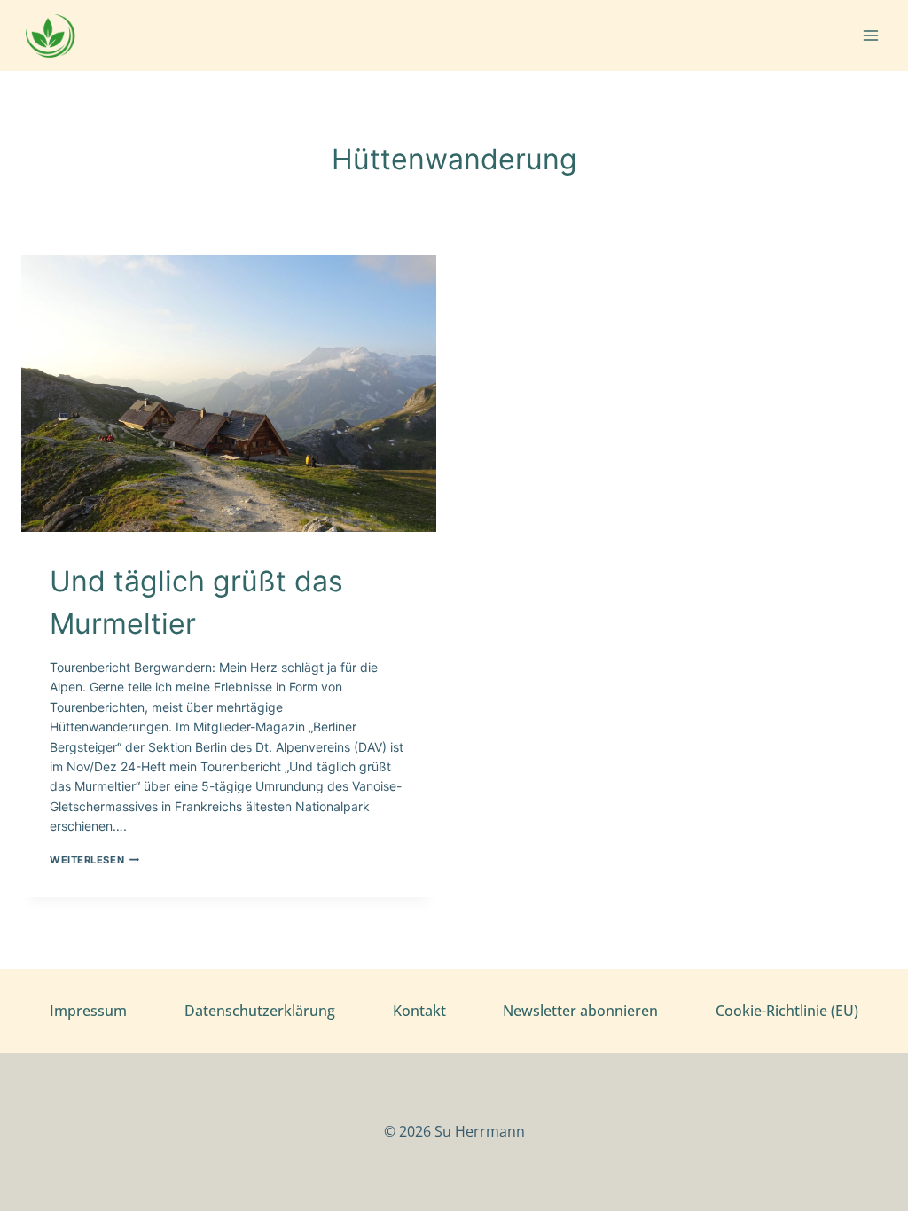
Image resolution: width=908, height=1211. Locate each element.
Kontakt (419, 1010)
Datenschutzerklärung (259, 1010)
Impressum (88, 1010)
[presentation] (228, 393)
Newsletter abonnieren (580, 1010)
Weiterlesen (94, 860)
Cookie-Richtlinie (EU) (787, 1010)
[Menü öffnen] (870, 35)
